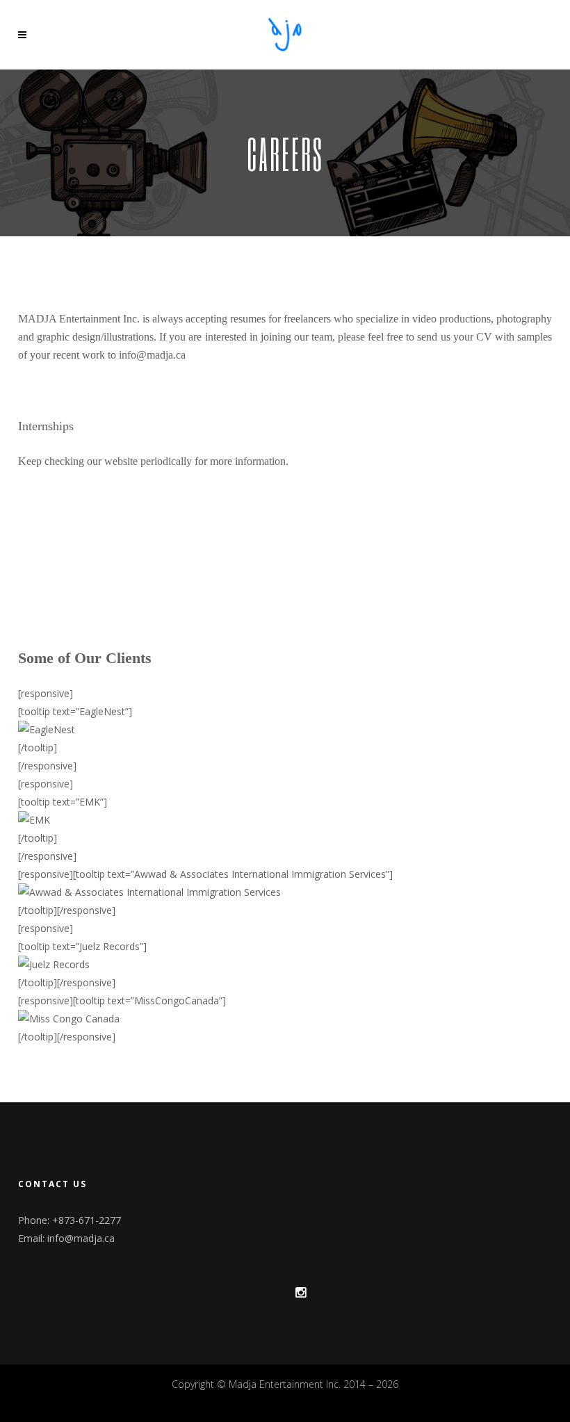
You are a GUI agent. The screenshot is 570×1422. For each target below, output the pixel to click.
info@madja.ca (81, 1238)
